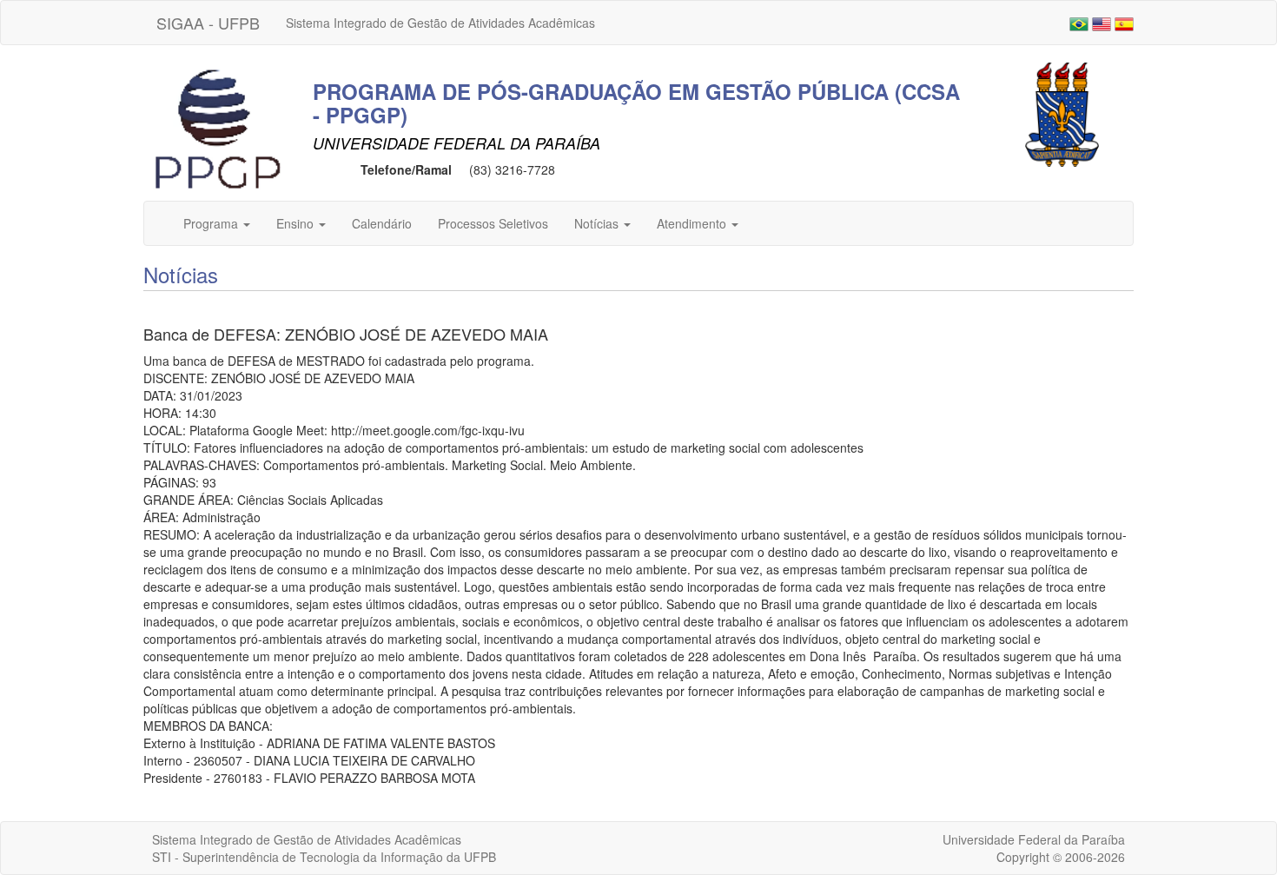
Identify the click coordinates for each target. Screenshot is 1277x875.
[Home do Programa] (217, 129)
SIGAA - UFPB (208, 22)
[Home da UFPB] (1062, 113)
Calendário (382, 223)
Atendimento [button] (693, 223)
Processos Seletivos (493, 223)
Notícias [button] (598, 223)
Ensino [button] (296, 223)
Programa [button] (212, 223)
